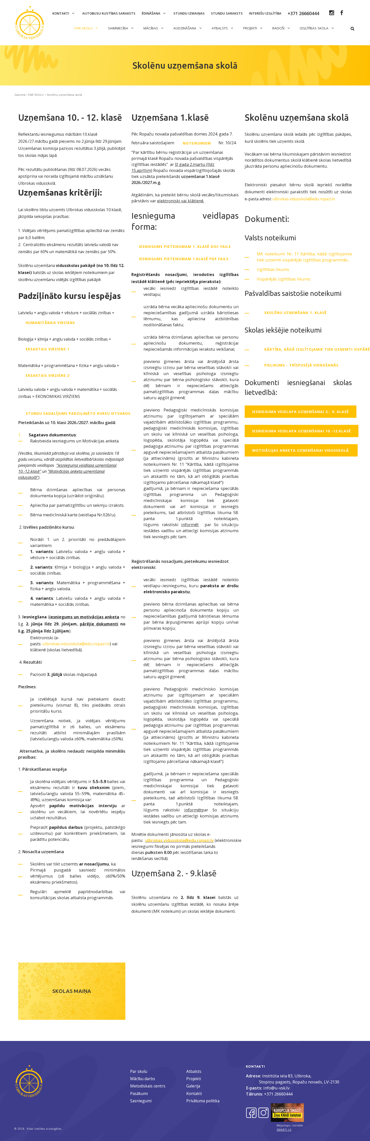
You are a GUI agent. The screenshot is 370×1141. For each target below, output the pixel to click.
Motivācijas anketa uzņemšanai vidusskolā (301, 450)
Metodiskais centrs (147, 1086)
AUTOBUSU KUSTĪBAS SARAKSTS (108, 13)
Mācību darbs (142, 1078)
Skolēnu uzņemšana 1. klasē (295, 312)
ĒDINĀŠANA (151, 13)
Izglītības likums (273, 269)
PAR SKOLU (84, 28)
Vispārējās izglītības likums (283, 279)
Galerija (193, 1086)
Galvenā (19, 95)
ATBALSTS (220, 28)
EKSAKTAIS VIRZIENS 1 (47, 349)
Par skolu (138, 1071)
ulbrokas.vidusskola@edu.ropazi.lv (76, 644)
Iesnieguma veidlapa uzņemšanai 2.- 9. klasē (300, 411)
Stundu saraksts (227, 13)
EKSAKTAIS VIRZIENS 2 (47, 375)
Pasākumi (139, 1093)
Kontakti (61, 13)
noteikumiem (197, 143)
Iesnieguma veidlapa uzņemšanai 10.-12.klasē (301, 431)
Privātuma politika (202, 1101)
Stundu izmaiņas (189, 13)
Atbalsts (193, 1071)
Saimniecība (118, 28)
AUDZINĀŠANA (185, 28)
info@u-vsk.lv (276, 1088)
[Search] (352, 28)
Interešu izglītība (265, 13)
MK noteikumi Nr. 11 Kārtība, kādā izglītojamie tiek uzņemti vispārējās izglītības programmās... (304, 257)
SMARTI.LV (284, 1129)
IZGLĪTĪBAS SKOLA (314, 28)
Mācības (151, 28)
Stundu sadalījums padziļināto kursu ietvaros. (79, 413)
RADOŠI (278, 28)
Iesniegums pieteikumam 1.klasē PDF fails (184, 258)
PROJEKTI (250, 28)
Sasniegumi (141, 1101)
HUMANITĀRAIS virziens (50, 322)
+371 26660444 (278, 1094)
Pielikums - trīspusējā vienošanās (302, 365)
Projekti (193, 1078)
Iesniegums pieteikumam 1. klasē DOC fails (185, 246)
